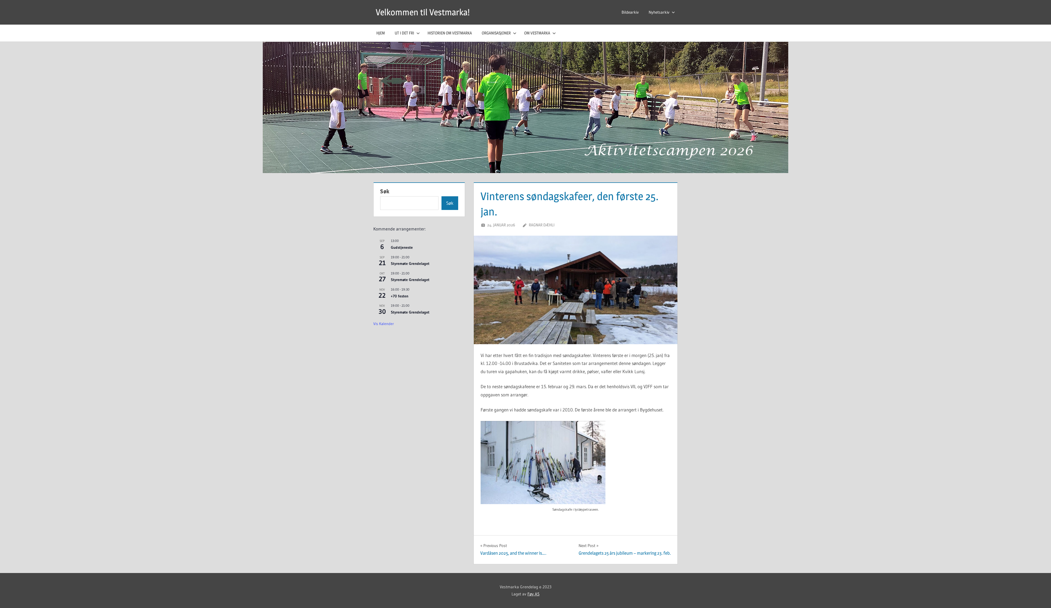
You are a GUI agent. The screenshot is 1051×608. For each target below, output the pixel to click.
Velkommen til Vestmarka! (423, 12)
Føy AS (533, 594)
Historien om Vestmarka (450, 33)
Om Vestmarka (537, 33)
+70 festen (399, 296)
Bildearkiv (630, 12)
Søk (384, 191)
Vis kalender (383, 323)
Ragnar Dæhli (542, 224)
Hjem (380, 33)
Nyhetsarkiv (659, 12)
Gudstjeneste (402, 247)
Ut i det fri (404, 33)
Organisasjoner (496, 33)
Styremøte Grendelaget (410, 263)
